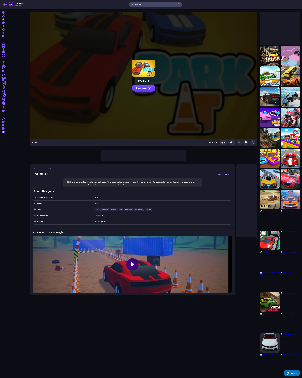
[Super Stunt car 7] (270, 199)
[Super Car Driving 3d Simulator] (290, 158)
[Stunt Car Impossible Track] (270, 240)
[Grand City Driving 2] (270, 261)
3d (121, 209)
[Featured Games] (3, 25)
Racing (42, 169)
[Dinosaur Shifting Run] (290, 322)
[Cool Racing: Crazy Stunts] (290, 261)
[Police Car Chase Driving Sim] (270, 97)
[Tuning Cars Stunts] (290, 220)
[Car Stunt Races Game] (290, 199)
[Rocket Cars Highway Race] (290, 179)
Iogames (104, 209)
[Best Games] (3, 19)
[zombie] (3, 103)
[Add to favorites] (239, 142)
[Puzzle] (3, 52)
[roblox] (3, 99)
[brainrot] (3, 107)
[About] (3, 128)
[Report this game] (245, 142)
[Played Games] (3, 29)
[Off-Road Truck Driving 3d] (270, 56)
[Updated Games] (3, 32)
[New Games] (3, 15)
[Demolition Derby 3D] (290, 76)
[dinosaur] (3, 67)
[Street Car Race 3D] (290, 363)
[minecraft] (3, 95)
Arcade (148, 209)
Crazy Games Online (18, 4)
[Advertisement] (144, 155)
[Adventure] (3, 48)
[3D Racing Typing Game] (270, 343)
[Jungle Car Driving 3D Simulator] (270, 138)
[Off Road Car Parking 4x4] (290, 97)
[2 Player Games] (3, 91)
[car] (3, 75)
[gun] (3, 79)
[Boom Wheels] (270, 117)
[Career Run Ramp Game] (290, 343)
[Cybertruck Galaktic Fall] (290, 56)
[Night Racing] (270, 363)
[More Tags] (3, 110)
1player (113, 209)
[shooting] (3, 71)
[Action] (3, 44)
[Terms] (3, 125)
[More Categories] (3, 55)
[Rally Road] (270, 158)
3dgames (128, 209)
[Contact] (3, 121)
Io (97, 209)
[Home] (3, 12)
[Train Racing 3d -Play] (290, 138)
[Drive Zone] (270, 302)
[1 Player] (3, 87)
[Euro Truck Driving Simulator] (270, 322)
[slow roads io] (290, 302)
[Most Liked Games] (3, 22)
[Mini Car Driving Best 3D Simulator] (270, 76)
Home (36, 169)
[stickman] (3, 63)
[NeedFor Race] (290, 281)
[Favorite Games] (3, 36)
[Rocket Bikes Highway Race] (290, 117)
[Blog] (3, 118)
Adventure (139, 209)
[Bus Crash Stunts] (270, 220)
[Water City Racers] (290, 240)
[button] (253, 142)
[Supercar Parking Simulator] (270, 281)
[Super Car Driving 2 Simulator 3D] (270, 179)
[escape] (3, 83)
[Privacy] (3, 131)
